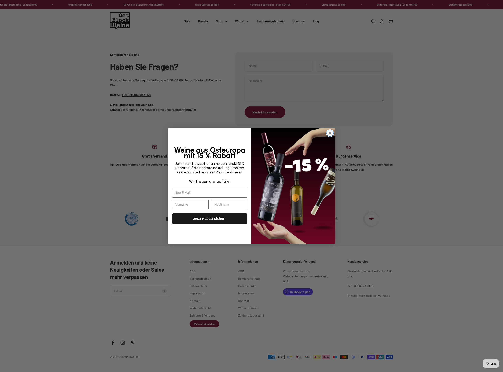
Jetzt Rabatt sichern (210, 219)
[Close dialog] (330, 133)
